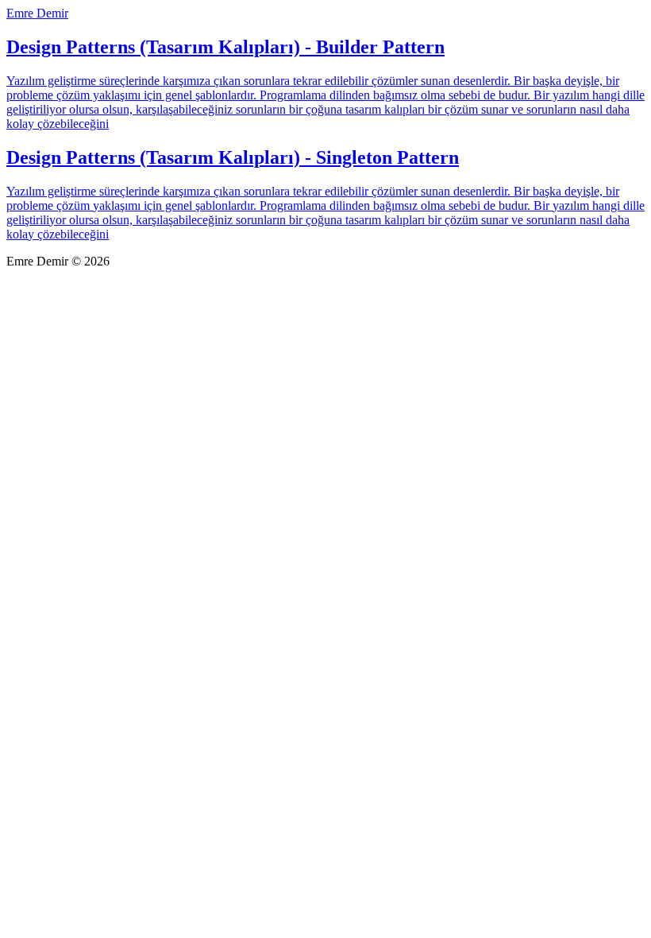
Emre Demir (37, 13)
